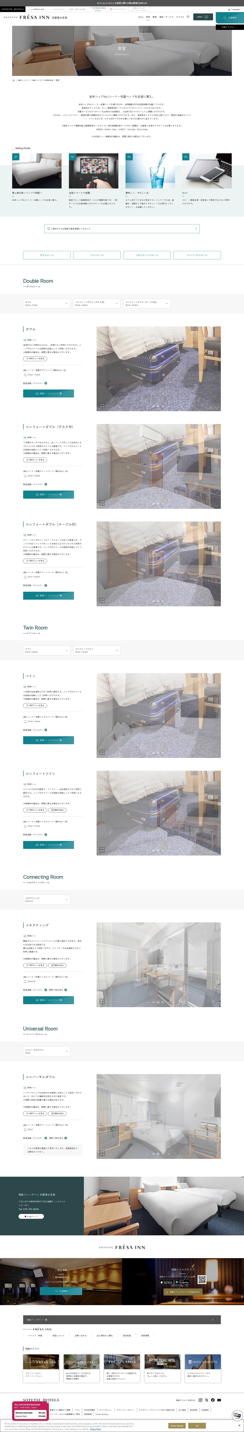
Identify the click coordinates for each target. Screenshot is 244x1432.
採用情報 (145, 1336)
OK (197, 1425)
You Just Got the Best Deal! (29, 1393)
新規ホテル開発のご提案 (60, 1410)
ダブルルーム (47, 255)
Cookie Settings (177, 1425)
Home (140, 16)
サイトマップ (28, 1414)
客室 (148, 16)
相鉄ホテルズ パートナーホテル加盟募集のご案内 (59, 1414)
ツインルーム (97, 255)
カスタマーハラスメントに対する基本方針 (157, 1410)
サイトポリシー (105, 1410)
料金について (58, 1336)
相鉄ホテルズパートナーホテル (139, 9)
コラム (77, 1410)
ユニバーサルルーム (197, 255)
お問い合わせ (81, 1336)
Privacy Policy (95, 1429)
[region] (122, 1425)
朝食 (155, 16)
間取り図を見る (56, 989)
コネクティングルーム (147, 255)
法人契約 (182, 1410)
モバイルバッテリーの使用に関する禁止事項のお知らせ (122, 2)
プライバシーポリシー (125, 1410)
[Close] (239, 1425)
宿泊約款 (127, 1336)
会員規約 (205, 1410)
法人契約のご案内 (105, 1336)
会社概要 (42, 1410)
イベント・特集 (35, 1336)
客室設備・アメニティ (33, 383)
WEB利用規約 (89, 1410)
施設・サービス (166, 16)
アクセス (180, 16)
